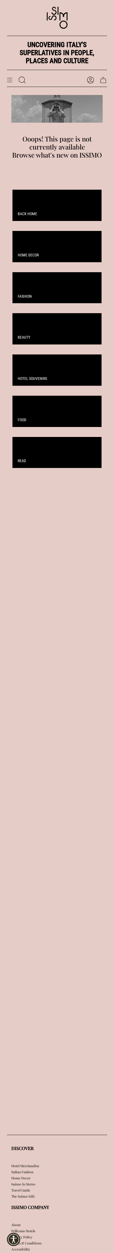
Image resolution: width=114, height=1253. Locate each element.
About (15, 1225)
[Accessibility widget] (13, 1239)
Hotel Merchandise (25, 1166)
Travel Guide (20, 1190)
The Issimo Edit (23, 1196)
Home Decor (20, 1178)
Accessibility (20, 1249)
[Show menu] (9, 80)
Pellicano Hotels (23, 1231)
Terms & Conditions (26, 1243)
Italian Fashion (22, 1172)
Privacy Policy (21, 1237)
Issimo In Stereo (23, 1184)
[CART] (103, 80)
